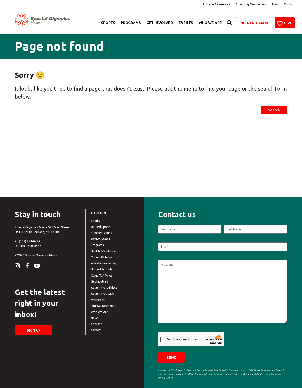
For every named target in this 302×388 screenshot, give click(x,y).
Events (186, 23)
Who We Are (210, 23)
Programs (131, 23)
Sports (108, 23)
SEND (171, 357)
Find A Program (252, 23)
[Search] (229, 22)
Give (288, 23)
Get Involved (160, 23)
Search (274, 110)
